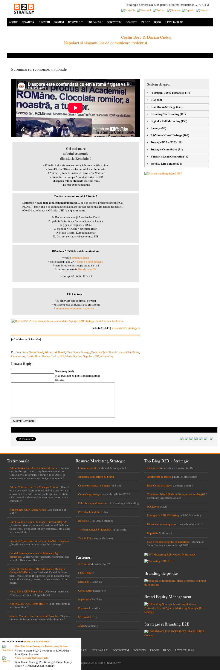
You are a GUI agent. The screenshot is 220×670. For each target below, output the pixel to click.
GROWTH (44, 22)
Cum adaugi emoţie (89, 494)
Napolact (88, 356)
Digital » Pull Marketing (165, 121)
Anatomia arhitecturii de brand (96, 476)
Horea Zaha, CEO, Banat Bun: (26, 591)
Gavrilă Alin (85, 590)
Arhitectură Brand (54, 352)
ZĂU (81, 625)
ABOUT (13, 22)
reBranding (106, 356)
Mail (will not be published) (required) (77, 375)
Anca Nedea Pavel (32, 352)
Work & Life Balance (164, 163)
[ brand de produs (88, 468)
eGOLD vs (153, 506)
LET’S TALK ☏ (174, 22)
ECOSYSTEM (114, 22)
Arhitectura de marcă (159, 476)
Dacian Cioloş (50, 356)
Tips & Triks (85, 538)
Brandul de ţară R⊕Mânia (124, 352)
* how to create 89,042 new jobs (31, 657)
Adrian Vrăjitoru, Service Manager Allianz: (34, 487)
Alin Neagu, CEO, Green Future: (28, 509)
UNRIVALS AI (94, 22)
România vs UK (87, 269)
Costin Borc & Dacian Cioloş (146, 37)
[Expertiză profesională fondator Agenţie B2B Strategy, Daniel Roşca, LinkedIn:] (67, 321)
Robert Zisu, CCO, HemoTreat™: (28, 603)
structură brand (80, 257)
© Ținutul (84, 564)
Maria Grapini (73, 356)
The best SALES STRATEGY (95, 529)
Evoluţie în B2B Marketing (163, 515)
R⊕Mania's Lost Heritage (166, 135)
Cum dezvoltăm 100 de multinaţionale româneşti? (176, 494)
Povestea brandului (89, 512)
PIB (97, 356)
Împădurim (84, 599)
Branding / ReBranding (165, 114)
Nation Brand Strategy (90, 261)
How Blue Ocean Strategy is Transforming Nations (41, 646)
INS (62, 356)
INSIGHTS (131, 22)
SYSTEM (59, 22)
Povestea (83, 608)
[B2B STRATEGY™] (24, 16)
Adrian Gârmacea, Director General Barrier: (34, 468)
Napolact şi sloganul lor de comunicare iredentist (105, 42)
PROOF (145, 22)
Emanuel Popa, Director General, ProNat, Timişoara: (39, 541)
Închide (78, 640)
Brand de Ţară (99, 352)
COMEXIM (85, 573)
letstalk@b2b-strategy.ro (126, 328)
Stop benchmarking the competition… (169, 541)
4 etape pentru (155, 468)
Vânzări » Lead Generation (167, 156)
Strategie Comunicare (164, 149)
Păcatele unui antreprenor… (163, 524)
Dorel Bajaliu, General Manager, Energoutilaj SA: (38, 521)
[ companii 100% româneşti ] (168, 92)
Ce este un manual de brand (94, 485)
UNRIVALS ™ (75, 22)
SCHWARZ (85, 617)
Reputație (152, 533)
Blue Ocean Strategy (78, 352)
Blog (153, 99)
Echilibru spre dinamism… (93, 503)
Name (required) (64, 371)
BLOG (157, 22)
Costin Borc (34, 356)
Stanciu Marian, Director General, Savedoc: (34, 616)
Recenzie (83, 520)
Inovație (156, 128)
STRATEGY (28, 22)
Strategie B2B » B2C (163, 142)
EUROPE (83, 581)
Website (59, 380)
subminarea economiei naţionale (75, 308)
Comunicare (18, 356)
